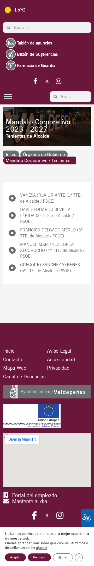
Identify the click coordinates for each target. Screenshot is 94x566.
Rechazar (39, 557)
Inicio (11, 154)
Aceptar (15, 557)
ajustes (41, 548)
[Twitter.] (47, 81)
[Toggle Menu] (8, 96)
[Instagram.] (58, 81)
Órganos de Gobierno (44, 154)
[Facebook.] (35, 81)
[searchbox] (50, 27)
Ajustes (63, 557)
